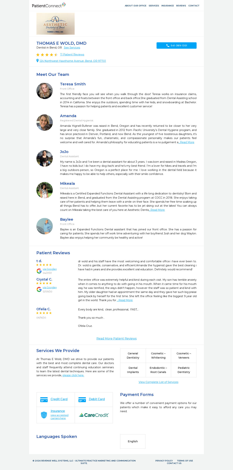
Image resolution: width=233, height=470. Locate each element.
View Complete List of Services (158, 382)
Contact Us (174, 463)
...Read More (186, 142)
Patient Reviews (72, 54)
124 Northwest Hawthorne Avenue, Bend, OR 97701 (73, 61)
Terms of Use (185, 460)
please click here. (73, 375)
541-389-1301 (176, 45)
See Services (72, 47)
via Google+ (50, 269)
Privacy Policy (164, 460)
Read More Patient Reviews (116, 338)
